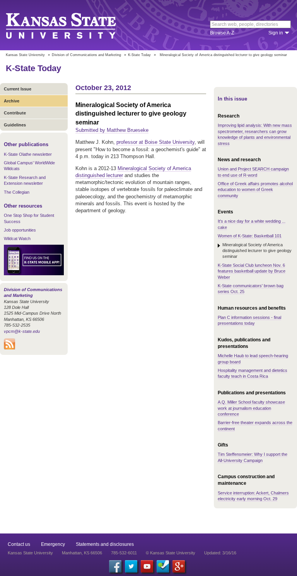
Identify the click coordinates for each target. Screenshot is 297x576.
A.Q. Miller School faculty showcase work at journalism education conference (251, 408)
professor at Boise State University (155, 142)
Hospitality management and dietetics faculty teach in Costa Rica (252, 373)
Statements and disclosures (105, 544)
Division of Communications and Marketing (86, 55)
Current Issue (17, 89)
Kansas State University (70, 25)
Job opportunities (20, 230)
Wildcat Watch (17, 238)
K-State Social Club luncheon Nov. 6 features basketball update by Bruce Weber (251, 271)
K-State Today (139, 55)
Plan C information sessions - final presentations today (249, 320)
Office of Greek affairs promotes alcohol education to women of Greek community (255, 189)
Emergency (53, 544)
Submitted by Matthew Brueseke (111, 130)
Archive (11, 101)
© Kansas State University (170, 552)
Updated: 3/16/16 (220, 552)
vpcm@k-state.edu (22, 331)
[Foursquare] (163, 566)
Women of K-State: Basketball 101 (250, 235)
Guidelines (15, 125)
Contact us (19, 544)
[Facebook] (115, 566)
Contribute (15, 113)
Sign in (275, 33)
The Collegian (16, 192)
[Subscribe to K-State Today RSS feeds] (9, 348)
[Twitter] (131, 566)
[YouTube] (147, 566)
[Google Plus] (178, 566)
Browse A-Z (222, 33)
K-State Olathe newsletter (28, 154)
